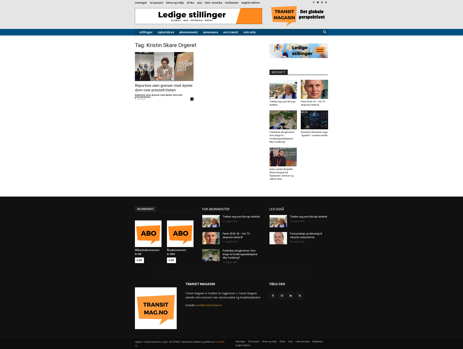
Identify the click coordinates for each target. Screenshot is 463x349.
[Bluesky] (318, 3)
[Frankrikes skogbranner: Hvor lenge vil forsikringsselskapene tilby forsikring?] (283, 119)
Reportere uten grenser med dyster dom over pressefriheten (164, 87)
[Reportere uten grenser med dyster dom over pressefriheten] (164, 66)
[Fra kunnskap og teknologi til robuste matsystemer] (278, 238)
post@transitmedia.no (209, 305)
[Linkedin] (290, 295)
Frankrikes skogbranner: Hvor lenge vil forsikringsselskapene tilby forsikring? (240, 254)
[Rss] (326, 3)
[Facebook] (314, 3)
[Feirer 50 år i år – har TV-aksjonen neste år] (314, 89)
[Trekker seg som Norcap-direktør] (283, 89)
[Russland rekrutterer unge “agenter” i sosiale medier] (314, 119)
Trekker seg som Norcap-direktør (241, 216)
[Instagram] (322, 3)
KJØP (139, 260)
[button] (325, 32)
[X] (299, 295)
